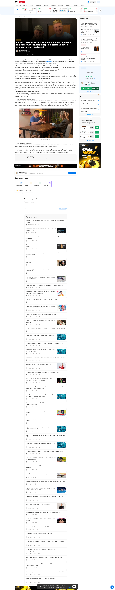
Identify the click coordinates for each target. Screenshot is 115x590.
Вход (98, 2)
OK (74, 586)
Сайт (97, 127)
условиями (68, 587)
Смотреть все (90, 114)
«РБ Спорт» (49, 61)
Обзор (91, 127)
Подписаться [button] (72, 172)
